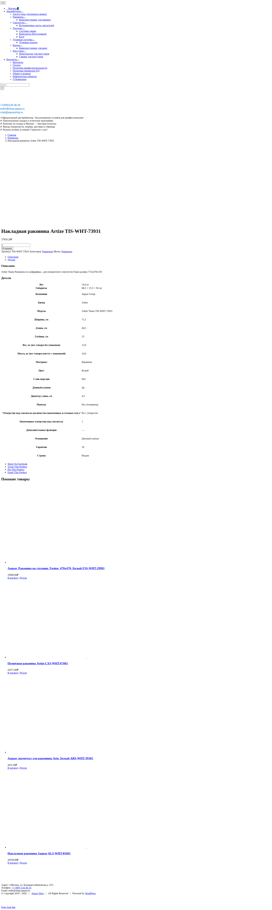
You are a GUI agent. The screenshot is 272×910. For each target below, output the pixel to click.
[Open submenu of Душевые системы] (34, 40)
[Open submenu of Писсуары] (25, 51)
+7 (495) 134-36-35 (21, 887)
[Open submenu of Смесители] (26, 23)
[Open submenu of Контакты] (18, 60)
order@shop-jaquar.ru (12, 108)
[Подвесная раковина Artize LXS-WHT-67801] (139, 619)
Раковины (47, 251)
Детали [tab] (11, 259)
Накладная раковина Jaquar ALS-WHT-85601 (39, 853)
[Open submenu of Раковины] (24, 17)
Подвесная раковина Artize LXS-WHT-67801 (38, 663)
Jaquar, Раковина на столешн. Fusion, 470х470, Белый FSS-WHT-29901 (56, 568)
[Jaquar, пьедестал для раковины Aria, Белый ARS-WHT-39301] (139, 714)
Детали (23, 578)
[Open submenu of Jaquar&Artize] (22, 12)
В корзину (7, 248)
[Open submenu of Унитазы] (23, 29)
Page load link (8, 907)
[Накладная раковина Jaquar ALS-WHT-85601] (139, 809)
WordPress (90, 893)
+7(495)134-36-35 (10, 105)
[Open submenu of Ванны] (21, 46)
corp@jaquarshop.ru (11, 112)
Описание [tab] (13, 257)
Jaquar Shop (37, 893)
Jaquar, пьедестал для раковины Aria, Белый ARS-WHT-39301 (50, 758)
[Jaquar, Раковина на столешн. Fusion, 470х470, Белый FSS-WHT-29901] (139, 524)
